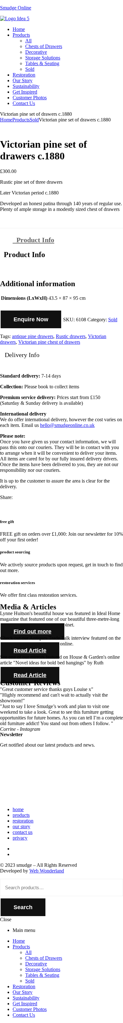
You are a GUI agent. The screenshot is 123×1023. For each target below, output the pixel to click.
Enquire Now (31, 319)
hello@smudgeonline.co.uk (67, 425)
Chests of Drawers (43, 958)
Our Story (22, 992)
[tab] (68, 240)
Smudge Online (15, 7)
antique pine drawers (32, 336)
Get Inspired (25, 1003)
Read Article (30, 650)
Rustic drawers (70, 336)
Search (23, 907)
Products (21, 119)
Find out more (32, 631)
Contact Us (24, 1015)
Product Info (33, 240)
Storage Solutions (42, 969)
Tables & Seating (42, 975)
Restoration (24, 986)
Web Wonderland (46, 870)
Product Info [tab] (22, 254)
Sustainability (26, 998)
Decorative (36, 963)
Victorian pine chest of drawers (49, 342)
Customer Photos (30, 1009)
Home (6, 119)
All (28, 952)
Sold (34, 119)
